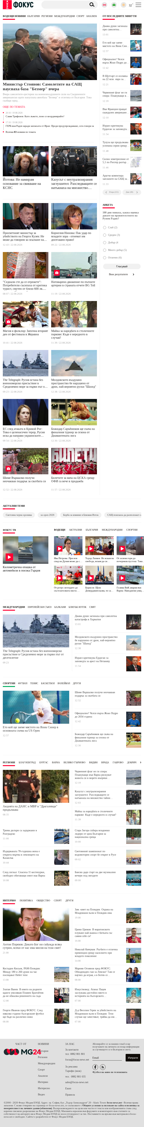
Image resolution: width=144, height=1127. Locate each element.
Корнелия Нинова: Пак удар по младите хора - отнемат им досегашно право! (71, 236)
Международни (64, 16)
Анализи (92, 16)
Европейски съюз (40, 607)
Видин (93, 762)
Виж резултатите (119, 274)
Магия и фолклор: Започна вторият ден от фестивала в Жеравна (25, 332)
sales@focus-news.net (76, 1082)
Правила (70, 1094)
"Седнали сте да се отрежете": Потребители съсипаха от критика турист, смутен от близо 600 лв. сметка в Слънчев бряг (25, 286)
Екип (68, 1088)
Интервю (9, 900)
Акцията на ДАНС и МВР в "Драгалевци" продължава (30, 808)
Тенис (34, 683)
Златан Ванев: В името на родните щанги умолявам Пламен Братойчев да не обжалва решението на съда (23, 992)
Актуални (75, 530)
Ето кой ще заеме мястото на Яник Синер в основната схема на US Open (116, 44)
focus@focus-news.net (77, 1059)
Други (77, 683)
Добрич (131, 762)
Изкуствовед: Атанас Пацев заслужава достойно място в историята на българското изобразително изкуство (91, 993)
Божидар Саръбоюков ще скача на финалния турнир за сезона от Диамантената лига (73, 432)
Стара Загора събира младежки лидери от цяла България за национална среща (92, 833)
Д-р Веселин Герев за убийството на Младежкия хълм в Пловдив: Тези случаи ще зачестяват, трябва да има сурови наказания (95, 1014)
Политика (26, 900)
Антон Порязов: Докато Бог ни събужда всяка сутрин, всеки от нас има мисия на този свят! (32, 946)
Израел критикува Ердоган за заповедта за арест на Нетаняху (115, 127)
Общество (43, 900)
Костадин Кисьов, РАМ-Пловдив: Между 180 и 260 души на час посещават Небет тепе (21, 971)
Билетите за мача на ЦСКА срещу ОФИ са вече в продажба (72, 479)
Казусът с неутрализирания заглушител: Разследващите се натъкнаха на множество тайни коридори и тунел (74, 183)
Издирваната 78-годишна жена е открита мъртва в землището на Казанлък (21, 854)
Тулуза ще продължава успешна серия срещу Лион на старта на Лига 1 (116, 144)
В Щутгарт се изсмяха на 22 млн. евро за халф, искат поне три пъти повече (115, 78)
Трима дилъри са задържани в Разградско (20, 832)
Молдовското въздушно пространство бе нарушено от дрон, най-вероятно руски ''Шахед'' (73, 383)
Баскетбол (48, 683)
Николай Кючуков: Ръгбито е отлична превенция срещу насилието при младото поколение (96, 952)
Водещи (59, 530)
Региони (46, 16)
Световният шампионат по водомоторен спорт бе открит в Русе (95, 853)
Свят (92, 607)
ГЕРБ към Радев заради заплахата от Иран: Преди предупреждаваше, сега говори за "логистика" (50, 126)
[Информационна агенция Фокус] (95, 1067)
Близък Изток (77, 607)
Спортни (131, 530)
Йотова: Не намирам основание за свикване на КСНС (22, 183)
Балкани (60, 607)
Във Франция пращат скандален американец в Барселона (115, 111)
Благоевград (27, 762)
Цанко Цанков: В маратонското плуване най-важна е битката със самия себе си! (93, 933)
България (33, 16)
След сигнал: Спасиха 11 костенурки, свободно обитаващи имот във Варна (24, 874)
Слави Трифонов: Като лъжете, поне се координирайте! (35, 116)
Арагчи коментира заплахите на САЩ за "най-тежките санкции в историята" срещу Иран (115, 177)
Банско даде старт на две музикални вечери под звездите (95, 874)
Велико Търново (74, 762)
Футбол (22, 683)
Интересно (44, 1088)
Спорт (80, 16)
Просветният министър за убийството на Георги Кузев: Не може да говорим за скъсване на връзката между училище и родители (23, 237)
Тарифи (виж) (73, 1071)
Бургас (43, 762)
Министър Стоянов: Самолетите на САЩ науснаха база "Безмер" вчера (42, 86)
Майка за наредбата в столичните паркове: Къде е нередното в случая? (72, 334)
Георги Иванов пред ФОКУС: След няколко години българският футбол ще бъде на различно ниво (23, 1013)
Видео (41, 1094)
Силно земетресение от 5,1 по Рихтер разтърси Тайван (116, 161)
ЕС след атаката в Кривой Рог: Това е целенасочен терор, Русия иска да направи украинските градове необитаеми (24, 433)
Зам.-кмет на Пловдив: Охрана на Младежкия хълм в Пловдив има (94, 911)
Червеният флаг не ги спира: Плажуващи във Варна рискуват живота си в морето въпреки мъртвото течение (116, 94)
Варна (56, 762)
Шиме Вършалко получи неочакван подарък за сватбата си (24, 479)
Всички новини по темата (21, 132)
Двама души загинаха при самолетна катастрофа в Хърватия (115, 28)
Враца (105, 762)
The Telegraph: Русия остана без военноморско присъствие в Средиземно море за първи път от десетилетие (24, 384)
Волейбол (64, 683)
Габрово (118, 762)
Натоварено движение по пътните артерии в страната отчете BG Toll (73, 283)
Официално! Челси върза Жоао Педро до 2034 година (115, 61)
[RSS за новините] (103, 1067)
